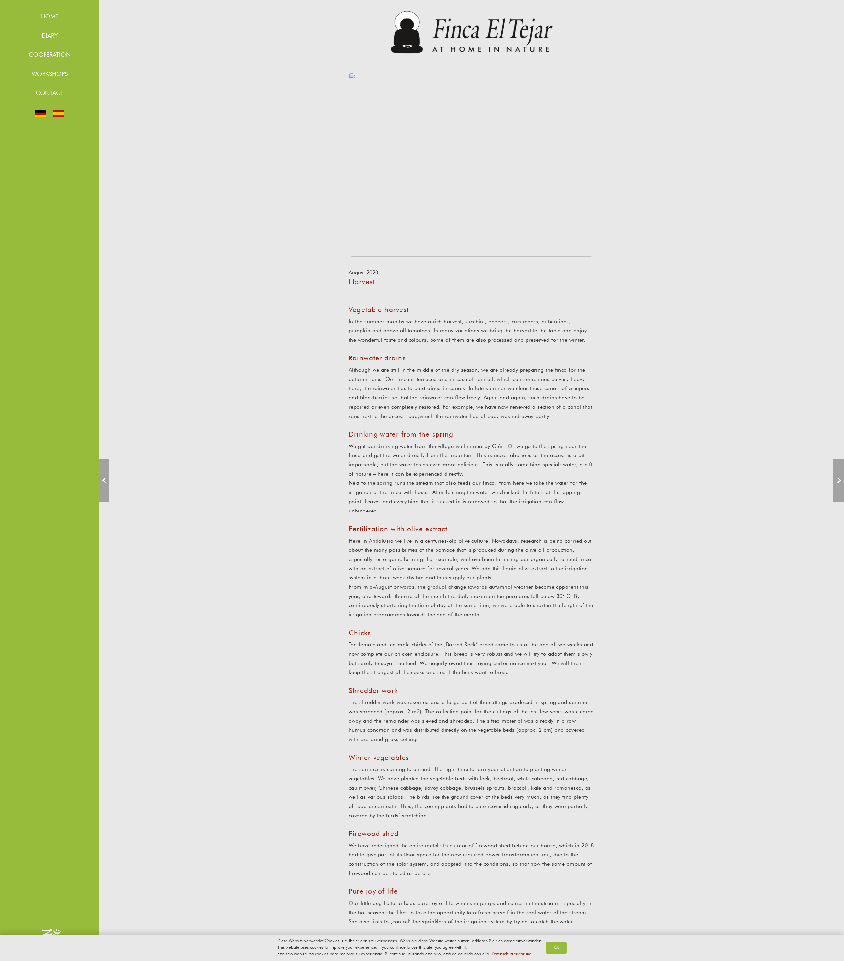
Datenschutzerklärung (511, 954)
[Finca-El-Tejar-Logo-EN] (471, 32)
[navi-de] (40, 113)
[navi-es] (58, 113)
